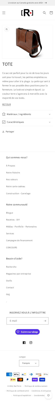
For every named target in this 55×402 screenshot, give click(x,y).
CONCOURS (11, 247)
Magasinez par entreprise (18, 273)
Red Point (17, 386)
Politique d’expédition (22, 395)
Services (10, 233)
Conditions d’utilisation (41, 391)
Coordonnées (39, 395)
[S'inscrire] (45, 320)
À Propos (10, 165)
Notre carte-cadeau (15, 186)
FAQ (8, 294)
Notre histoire (13, 172)
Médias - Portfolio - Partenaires (21, 226)
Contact (10, 287)
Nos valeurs (12, 179)
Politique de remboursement (36, 386)
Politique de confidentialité (18, 391)
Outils (9, 280)
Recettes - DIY (13, 219)
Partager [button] (10, 131)
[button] (3, 12)
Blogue (9, 212)
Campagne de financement (19, 240)
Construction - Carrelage (18, 193)
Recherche (11, 266)
